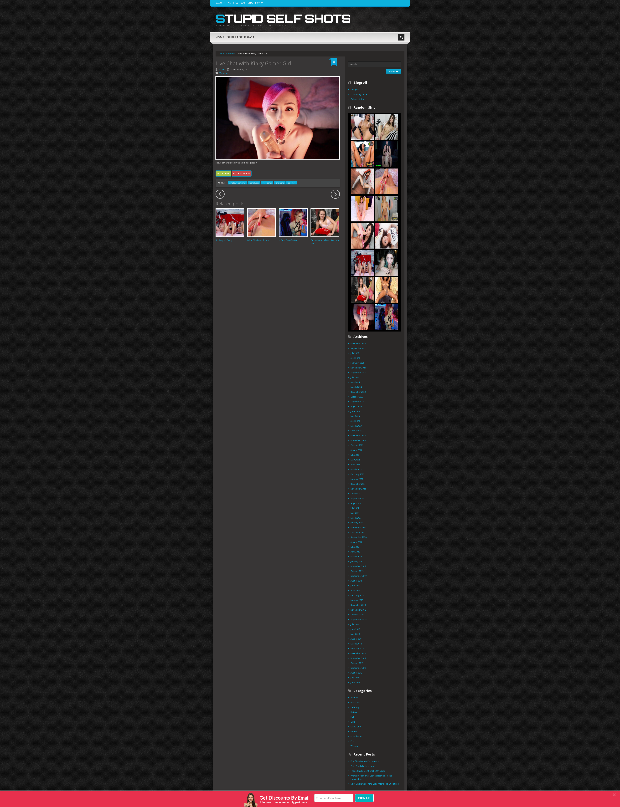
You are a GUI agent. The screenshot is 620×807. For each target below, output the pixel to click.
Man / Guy (356, 726)
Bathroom (355, 702)
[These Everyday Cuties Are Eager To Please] (362, 126)
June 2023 (355, 411)
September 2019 (359, 575)
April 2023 (355, 420)
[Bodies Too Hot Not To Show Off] (386, 208)
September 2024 (359, 372)
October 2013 (357, 663)
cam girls (355, 89)
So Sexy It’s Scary (224, 240)
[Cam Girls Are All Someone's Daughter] (386, 126)
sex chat (291, 183)
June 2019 (355, 585)
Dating (354, 712)
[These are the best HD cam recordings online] (362, 235)
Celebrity (220, 3)
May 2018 (355, 634)
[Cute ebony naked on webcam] (386, 289)
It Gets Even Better (288, 240)
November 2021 (358, 488)
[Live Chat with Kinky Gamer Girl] (362, 316)
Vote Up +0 (223, 173)
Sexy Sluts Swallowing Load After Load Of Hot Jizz (375, 783)
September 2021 (359, 498)
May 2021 (355, 512)
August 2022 (356, 450)
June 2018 (355, 629)
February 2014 (357, 648)
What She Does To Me (258, 240)
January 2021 (357, 522)
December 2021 (358, 483)
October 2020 (357, 532)
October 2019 (357, 571)
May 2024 (355, 382)
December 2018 (358, 604)
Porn (353, 741)
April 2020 (355, 551)
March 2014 (356, 643)
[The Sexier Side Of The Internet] (386, 235)
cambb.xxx (254, 183)
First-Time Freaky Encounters (365, 761)
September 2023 (359, 401)
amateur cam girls (237, 183)
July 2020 (355, 546)
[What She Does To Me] (261, 222)
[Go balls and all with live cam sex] (325, 222)
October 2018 (357, 614)
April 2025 (355, 358)
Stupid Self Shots (283, 18)
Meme (250, 3)
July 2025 (355, 353)
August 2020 (356, 542)
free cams (267, 183)
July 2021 (355, 508)
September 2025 (359, 348)
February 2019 (357, 595)
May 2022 (355, 459)
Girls (235, 3)
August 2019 (356, 580)
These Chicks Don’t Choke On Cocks (368, 770)
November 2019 (358, 566)
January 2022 (357, 479)
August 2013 (356, 672)
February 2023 (357, 430)
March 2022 (356, 469)
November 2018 (358, 609)
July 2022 (355, 454)
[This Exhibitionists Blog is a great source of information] (362, 181)
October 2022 (357, 445)
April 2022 (355, 464)
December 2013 (358, 653)
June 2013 (355, 682)
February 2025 (357, 362)
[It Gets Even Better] (293, 222)
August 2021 (356, 503)
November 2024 (358, 367)
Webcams (230, 53)
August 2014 (356, 638)
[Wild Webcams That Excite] (362, 208)
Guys (242, 3)
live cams (280, 183)
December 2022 (358, 435)
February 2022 (357, 474)
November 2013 (358, 658)
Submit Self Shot (240, 37)
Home (220, 37)
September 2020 (359, 537)
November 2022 (358, 440)
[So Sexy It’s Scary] (230, 222)
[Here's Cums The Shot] (386, 154)
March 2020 (356, 556)
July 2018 (355, 624)
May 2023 (355, 416)
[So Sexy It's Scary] (362, 262)
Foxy (221, 69)
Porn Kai (259, 3)
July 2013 (355, 677)
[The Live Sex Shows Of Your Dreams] (362, 154)
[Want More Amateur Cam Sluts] (386, 262)
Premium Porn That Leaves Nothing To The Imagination (371, 777)
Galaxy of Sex (357, 99)
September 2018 (359, 619)
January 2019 (357, 600)
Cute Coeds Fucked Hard (363, 766)
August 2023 (356, 406)
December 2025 (358, 343)
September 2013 (359, 667)
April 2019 (355, 590)
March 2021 (356, 517)
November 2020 (358, 527)
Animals (354, 697)
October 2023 (357, 396)
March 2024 (356, 387)
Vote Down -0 (241, 173)
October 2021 (357, 493)
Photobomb (356, 736)
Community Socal (359, 94)
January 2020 (357, 561)
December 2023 (358, 391)
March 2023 (356, 425)
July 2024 (355, 377)
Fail (229, 3)
